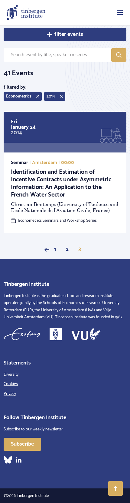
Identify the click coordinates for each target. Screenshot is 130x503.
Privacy (10, 393)
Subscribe (22, 444)
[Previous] (46, 249)
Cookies (11, 384)
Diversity (11, 374)
